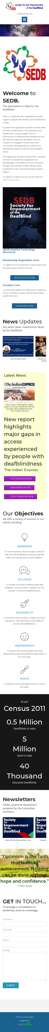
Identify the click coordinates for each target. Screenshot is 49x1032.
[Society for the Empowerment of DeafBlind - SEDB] (24, 6)
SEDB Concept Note (11, 180)
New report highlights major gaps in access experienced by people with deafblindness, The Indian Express (19, 407)
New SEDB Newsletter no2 (18, 840)
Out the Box (29, 1017)
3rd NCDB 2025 (18, 359)
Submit (11, 985)
